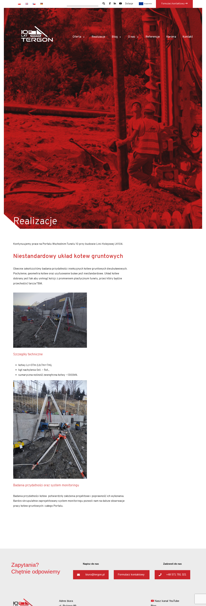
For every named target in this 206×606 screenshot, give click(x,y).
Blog (115, 37)
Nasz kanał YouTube (166, 600)
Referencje (152, 37)
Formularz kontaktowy (173, 3)
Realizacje (98, 37)
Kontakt (188, 37)
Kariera (171, 37)
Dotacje (129, 3)
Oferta (77, 37)
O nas (131, 37)
